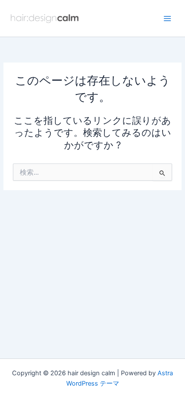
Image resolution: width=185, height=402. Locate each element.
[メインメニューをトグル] (167, 18)
